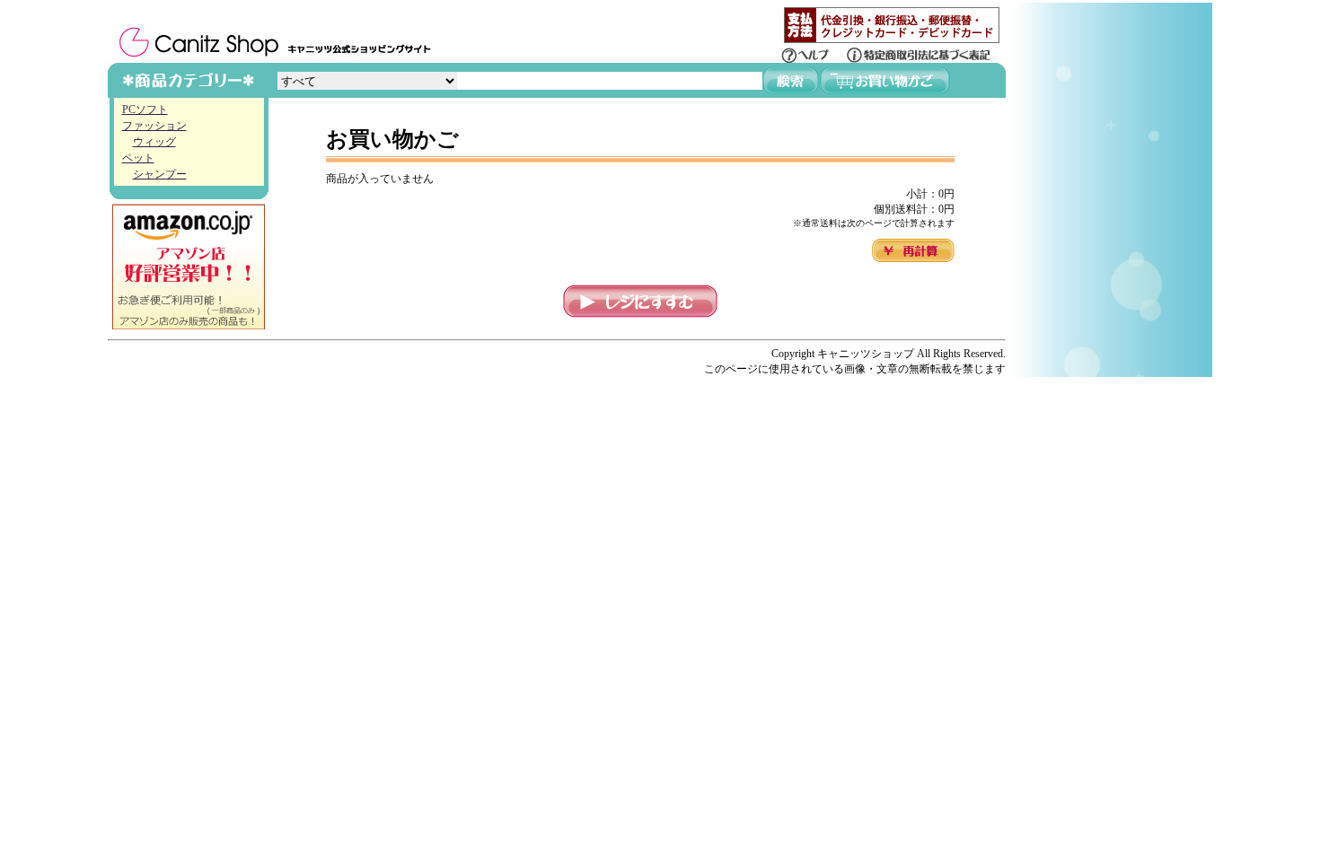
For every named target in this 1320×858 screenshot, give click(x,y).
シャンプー (160, 174)
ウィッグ (154, 142)
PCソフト (145, 109)
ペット (138, 158)
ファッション (154, 125)
